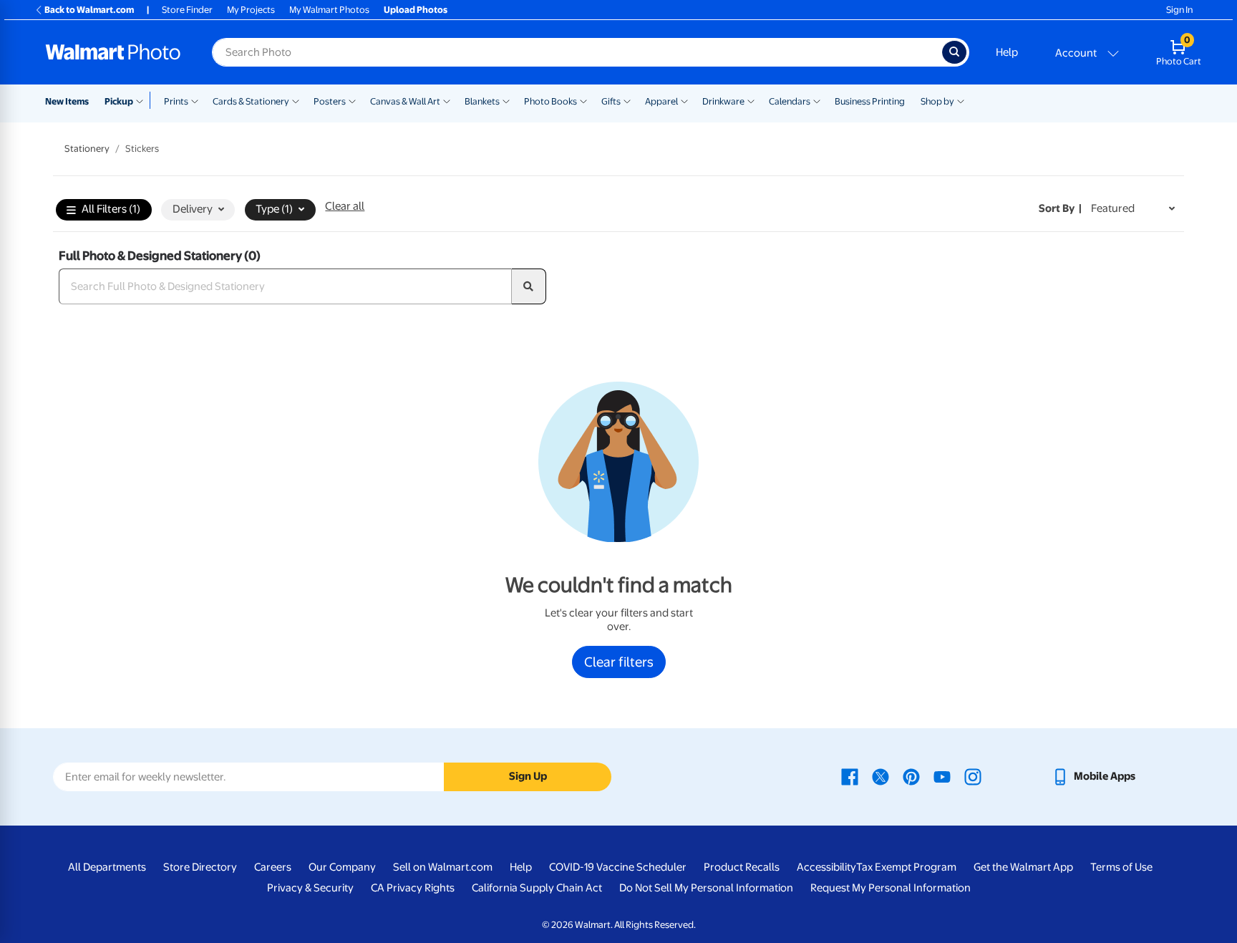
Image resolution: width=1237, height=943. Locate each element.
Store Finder (187, 9)
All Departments (107, 867)
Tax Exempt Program (906, 867)
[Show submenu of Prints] (194, 100)
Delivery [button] (193, 209)
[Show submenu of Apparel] (684, 100)
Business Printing (870, 101)
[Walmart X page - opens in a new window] (880, 776)
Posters (330, 101)
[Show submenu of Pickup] (142, 100)
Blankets (482, 101)
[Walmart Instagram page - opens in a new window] (972, 776)
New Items (67, 101)
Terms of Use (1121, 867)
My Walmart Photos (329, 9)
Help (1007, 52)
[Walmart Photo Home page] (113, 52)
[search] (529, 286)
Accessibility (826, 867)
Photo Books (550, 101)
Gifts (611, 101)
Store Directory (200, 867)
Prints (176, 101)
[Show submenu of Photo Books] (583, 100)
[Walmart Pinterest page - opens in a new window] (911, 776)
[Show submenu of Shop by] (960, 100)
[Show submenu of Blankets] (506, 100)
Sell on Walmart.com (443, 867)
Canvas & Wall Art (405, 101)
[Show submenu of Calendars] (816, 100)
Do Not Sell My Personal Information (706, 887)
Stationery (87, 148)
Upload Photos (415, 9)
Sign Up (528, 776)
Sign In (1179, 9)
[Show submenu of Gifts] (627, 100)
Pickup (119, 101)
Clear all (344, 206)
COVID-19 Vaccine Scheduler (618, 867)
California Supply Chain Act (537, 887)
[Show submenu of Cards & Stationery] (295, 100)
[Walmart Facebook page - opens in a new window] (849, 776)
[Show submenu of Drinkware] (751, 100)
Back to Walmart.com (89, 9)
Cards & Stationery (251, 101)
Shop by (937, 101)
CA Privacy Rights (413, 887)
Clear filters (619, 661)
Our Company (342, 867)
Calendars (789, 101)
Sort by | (1060, 208)
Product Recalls (742, 867)
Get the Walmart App (1023, 867)
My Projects (251, 9)
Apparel (661, 101)
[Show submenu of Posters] (352, 100)
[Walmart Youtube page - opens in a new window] (942, 776)
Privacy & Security (310, 887)
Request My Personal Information (890, 887)
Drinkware (723, 101)
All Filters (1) (111, 209)
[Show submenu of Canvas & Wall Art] (446, 100)
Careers (272, 867)
